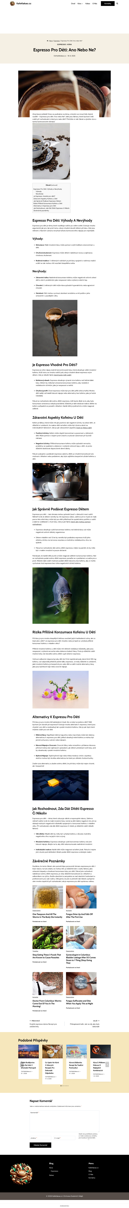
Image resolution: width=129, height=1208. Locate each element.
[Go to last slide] (22, 1064)
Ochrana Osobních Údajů (73, 1196)
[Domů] (47, 41)
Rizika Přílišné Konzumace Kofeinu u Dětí (47, 203)
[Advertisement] (64, 20)
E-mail (58, 1138)
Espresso (61, 44)
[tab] (62, 1085)
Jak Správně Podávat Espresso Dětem (47, 201)
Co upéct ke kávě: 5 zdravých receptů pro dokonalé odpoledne (52, 1067)
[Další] (107, 1064)
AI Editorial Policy (64, 1206)
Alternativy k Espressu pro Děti (44, 206)
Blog (90, 1171)
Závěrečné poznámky (41, 211)
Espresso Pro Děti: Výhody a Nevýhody (47, 189)
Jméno (34, 1138)
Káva (69, 44)
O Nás (94, 3)
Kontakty (107, 3)
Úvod (73, 3)
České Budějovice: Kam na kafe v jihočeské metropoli (28, 1065)
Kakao (87, 3)
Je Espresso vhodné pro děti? (44, 196)
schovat (54, 185)
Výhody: (39, 191)
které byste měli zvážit (62, 375)
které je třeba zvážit (84, 428)
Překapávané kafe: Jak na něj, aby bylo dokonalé (84, 1024)
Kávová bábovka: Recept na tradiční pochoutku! (76, 1065)
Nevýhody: (40, 194)
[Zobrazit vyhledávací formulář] (117, 3)
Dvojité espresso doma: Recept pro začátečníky (43, 1024)
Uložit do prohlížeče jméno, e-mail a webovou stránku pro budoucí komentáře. (88, 1136)
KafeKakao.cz (61, 56)
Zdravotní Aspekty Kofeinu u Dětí (45, 199)
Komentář (35, 1113)
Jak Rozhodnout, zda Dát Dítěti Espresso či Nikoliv (51, 208)
